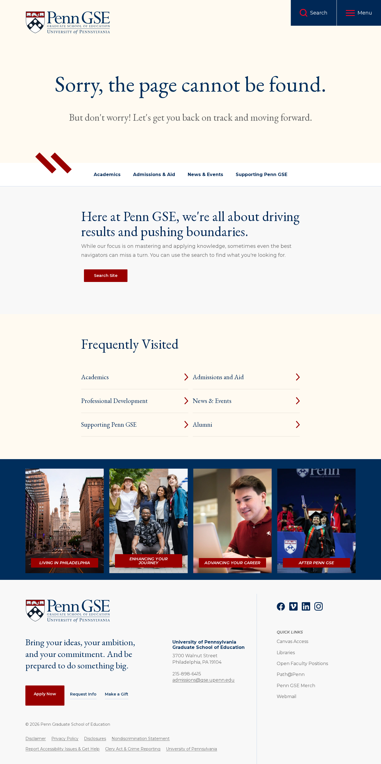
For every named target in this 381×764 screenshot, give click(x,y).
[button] (359, 13)
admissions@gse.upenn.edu (203, 680)
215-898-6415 (186, 674)
